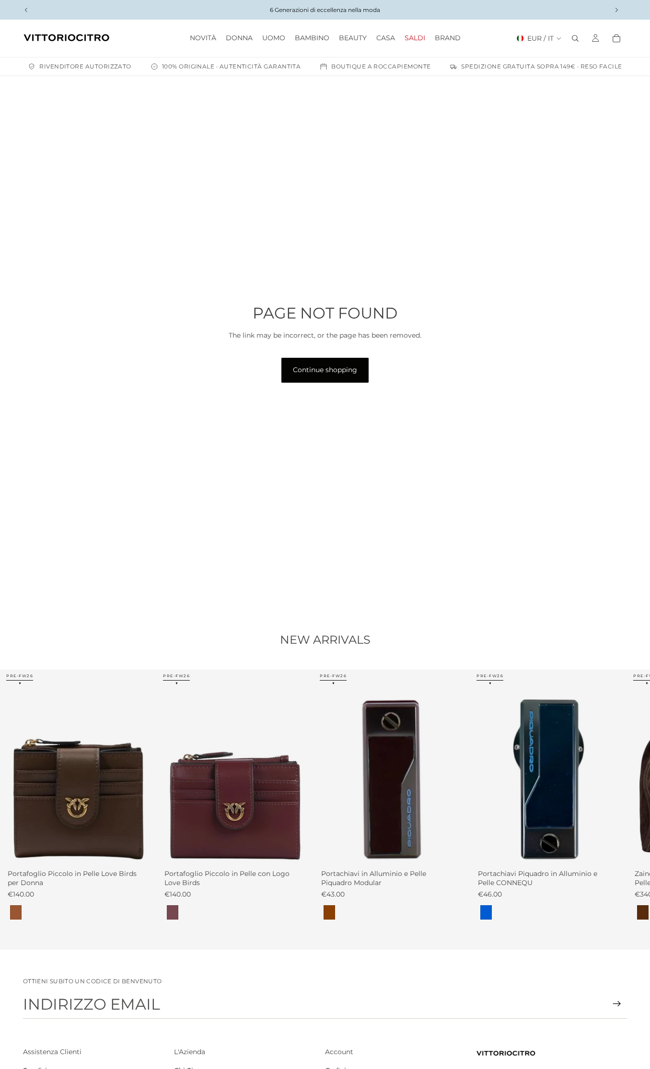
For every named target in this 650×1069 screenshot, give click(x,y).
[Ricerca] (575, 38)
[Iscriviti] (617, 1004)
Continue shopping (325, 369)
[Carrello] (616, 38)
